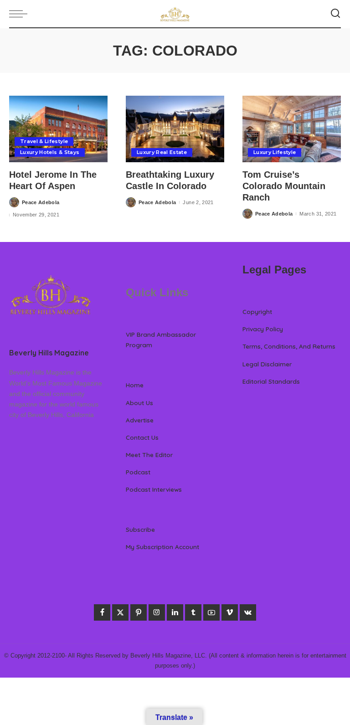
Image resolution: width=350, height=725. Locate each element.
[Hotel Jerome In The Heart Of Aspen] (58, 129)
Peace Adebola (40, 202)
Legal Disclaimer (267, 364)
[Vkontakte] (248, 612)
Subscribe (140, 529)
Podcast (138, 472)
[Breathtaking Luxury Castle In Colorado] (175, 129)
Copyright (257, 311)
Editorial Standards (271, 381)
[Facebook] (102, 612)
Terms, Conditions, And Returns (288, 346)
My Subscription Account (162, 546)
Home (135, 385)
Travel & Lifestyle (44, 141)
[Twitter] (120, 612)
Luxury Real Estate (162, 152)
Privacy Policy (262, 329)
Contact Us (142, 437)
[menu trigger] (20, 13)
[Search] (335, 13)
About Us (139, 402)
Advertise (140, 420)
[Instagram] (157, 612)
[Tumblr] (193, 612)
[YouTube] (211, 612)
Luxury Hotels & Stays (49, 152)
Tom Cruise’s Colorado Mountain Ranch (283, 186)
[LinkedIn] (175, 612)
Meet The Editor (149, 454)
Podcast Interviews (154, 489)
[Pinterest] (138, 612)
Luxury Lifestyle (274, 152)
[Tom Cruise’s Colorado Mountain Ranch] (291, 129)
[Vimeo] (229, 612)
